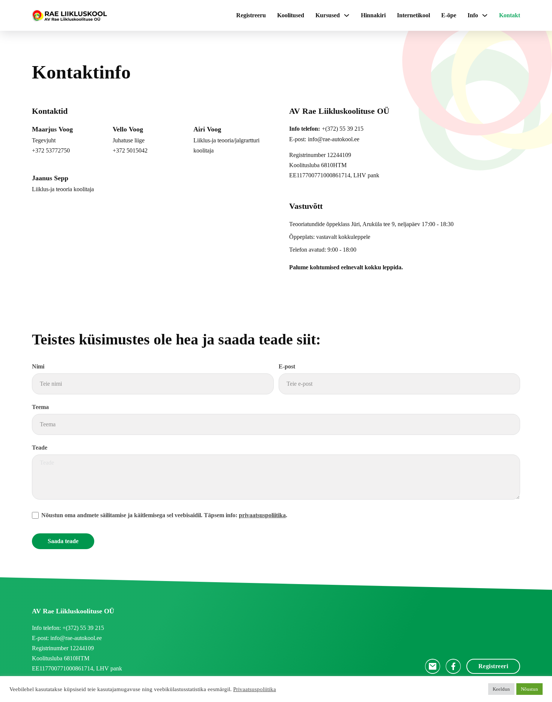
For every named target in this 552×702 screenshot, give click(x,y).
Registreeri (493, 666)
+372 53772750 (51, 150)
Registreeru (251, 15)
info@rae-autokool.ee (333, 139)
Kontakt (509, 15)
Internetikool (413, 15)
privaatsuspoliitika (262, 515)
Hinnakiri (373, 15)
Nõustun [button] (529, 689)
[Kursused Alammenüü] (347, 15)
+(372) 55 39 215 (342, 128)
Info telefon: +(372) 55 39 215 (68, 628)
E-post (287, 366)
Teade (39, 447)
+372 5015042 (130, 150)
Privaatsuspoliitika (254, 689)
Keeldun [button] (501, 689)
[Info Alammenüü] (485, 15)
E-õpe (448, 15)
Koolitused (290, 15)
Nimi (38, 366)
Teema (40, 407)
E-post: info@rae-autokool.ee (67, 638)
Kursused (327, 15)
